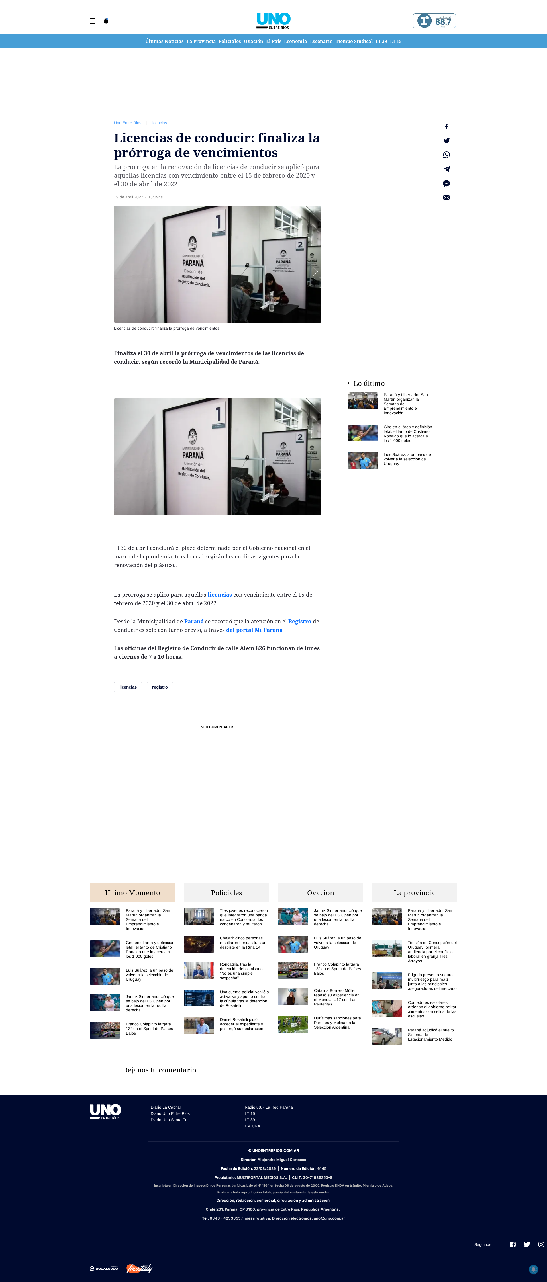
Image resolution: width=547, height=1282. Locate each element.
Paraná (194, 621)
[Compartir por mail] (446, 197)
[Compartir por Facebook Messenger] (446, 183)
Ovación (253, 41)
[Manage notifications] (533, 1269)
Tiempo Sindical (354, 41)
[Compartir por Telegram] (446, 169)
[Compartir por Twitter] (446, 140)
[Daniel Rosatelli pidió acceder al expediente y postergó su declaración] (226, 1025)
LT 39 (381, 41)
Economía (295, 41)
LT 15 (396, 41)
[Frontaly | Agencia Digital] (135, 1268)
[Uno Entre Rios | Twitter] (527, 1244)
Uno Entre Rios (127, 123)
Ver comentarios (217, 727)
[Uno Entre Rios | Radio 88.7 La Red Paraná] (433, 21)
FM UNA (252, 1126)
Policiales (230, 41)
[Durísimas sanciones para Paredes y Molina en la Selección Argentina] (320, 1024)
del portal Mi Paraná (254, 630)
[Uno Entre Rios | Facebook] (513, 1244)
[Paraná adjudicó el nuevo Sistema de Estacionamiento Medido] (414, 1036)
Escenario (321, 41)
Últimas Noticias (164, 41)
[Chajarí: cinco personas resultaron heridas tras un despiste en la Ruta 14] (226, 944)
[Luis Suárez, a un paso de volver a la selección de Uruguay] (390, 460)
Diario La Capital (166, 1107)
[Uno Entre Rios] (273, 21)
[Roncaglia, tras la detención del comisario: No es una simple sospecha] (226, 971)
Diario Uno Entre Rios (170, 1113)
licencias (159, 123)
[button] (93, 21)
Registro (299, 621)
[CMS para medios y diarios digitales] (104, 1269)
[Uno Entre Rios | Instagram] (541, 1244)
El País (273, 41)
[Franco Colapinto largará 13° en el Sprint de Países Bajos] (132, 1030)
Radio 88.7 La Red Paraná (269, 1107)
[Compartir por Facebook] (446, 126)
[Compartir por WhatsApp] (446, 155)
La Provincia (201, 41)
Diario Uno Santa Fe (169, 1119)
